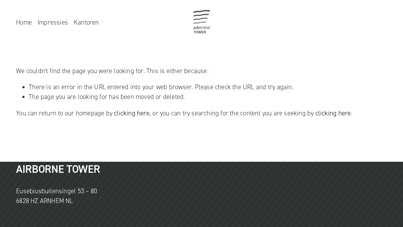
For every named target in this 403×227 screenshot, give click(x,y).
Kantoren (86, 22)
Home (24, 22)
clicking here (132, 113)
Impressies (52, 22)
